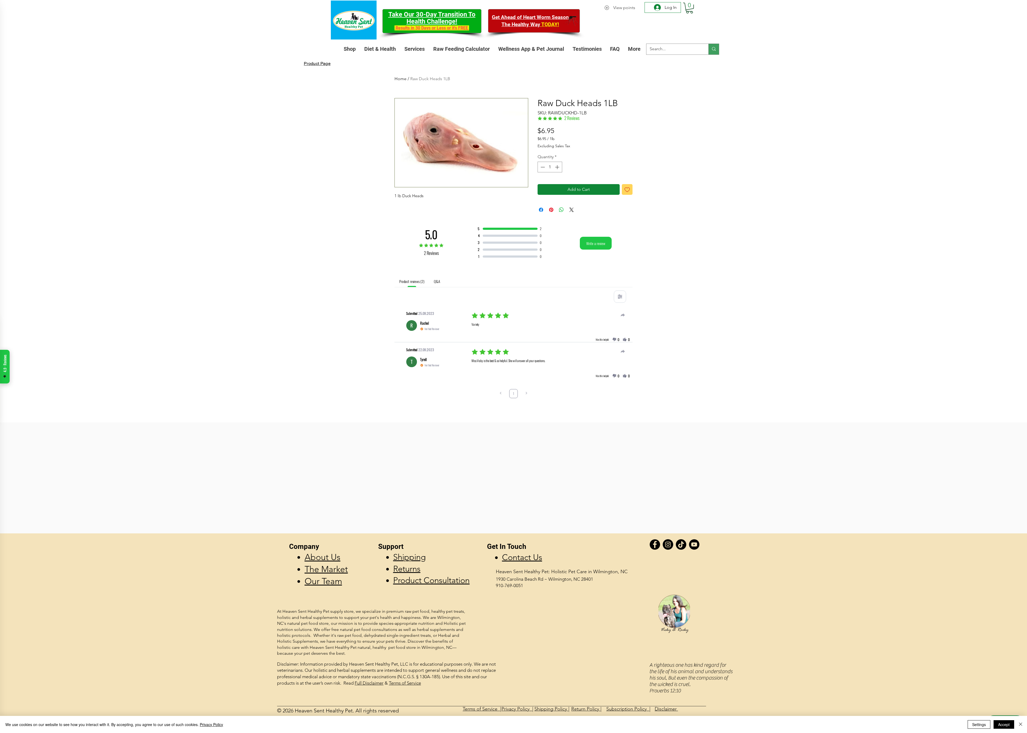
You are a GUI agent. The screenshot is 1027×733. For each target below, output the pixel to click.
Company (304, 546)
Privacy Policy (211, 724)
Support (391, 546)
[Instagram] (668, 544)
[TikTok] (681, 544)
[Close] (1020, 724)
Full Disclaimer (369, 683)
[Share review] (623, 315)
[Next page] (526, 393)
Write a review (595, 243)
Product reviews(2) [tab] (411, 281)
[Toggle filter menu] (620, 296)
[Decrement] (542, 167)
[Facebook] (655, 544)
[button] (689, 8)
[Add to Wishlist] (627, 189)
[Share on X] (571, 210)
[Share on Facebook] (541, 210)
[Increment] (557, 167)
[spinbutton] (550, 167)
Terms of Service (405, 683)
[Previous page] (501, 393)
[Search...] (713, 49)
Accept (1004, 724)
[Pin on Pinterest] (551, 210)
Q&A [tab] (437, 281)
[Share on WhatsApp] (561, 210)
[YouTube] (694, 544)
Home (400, 78)
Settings (979, 724)
